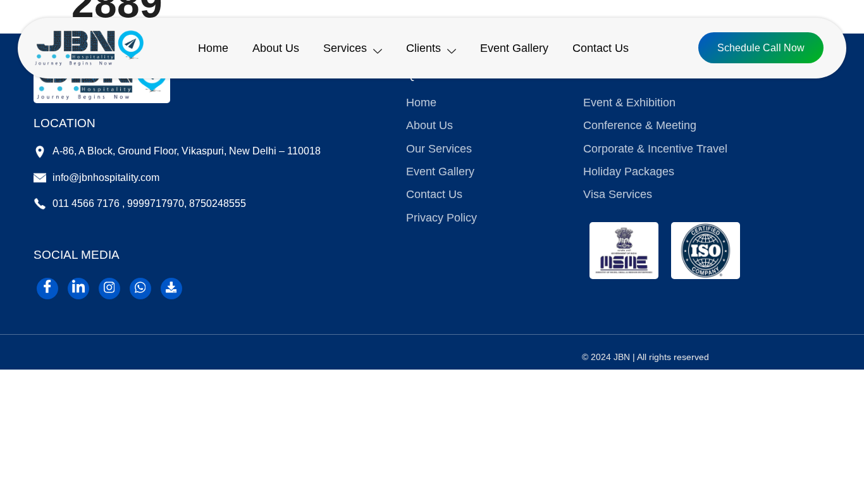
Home (213, 48)
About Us (275, 48)
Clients (423, 48)
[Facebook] (47, 288)
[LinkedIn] (78, 288)
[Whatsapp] (140, 288)
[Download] (171, 288)
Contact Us (600, 48)
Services (345, 48)
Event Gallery (514, 48)
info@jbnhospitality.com (105, 177)
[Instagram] (109, 288)
